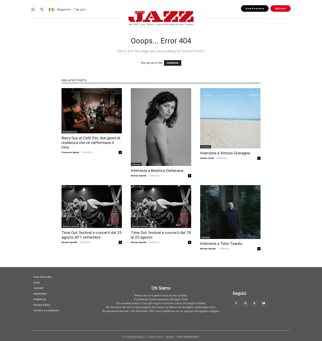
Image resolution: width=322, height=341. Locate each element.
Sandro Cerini (207, 158)
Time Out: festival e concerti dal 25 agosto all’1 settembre (91, 235)
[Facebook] (236, 303)
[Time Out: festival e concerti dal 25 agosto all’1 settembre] (91, 206)
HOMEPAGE (173, 63)
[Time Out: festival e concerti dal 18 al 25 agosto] (161, 206)
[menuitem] (51, 9)
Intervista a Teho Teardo (221, 243)
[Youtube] (263, 303)
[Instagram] (245, 303)
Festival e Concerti (71, 226)
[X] (254, 303)
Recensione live (70, 131)
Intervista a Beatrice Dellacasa (157, 170)
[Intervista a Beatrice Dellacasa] (161, 127)
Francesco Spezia (70, 152)
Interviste (136, 164)
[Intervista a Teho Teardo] (230, 212)
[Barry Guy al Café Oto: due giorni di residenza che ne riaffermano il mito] (91, 110)
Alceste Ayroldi (138, 175)
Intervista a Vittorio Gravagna (225, 153)
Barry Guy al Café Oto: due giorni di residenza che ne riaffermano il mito (90, 143)
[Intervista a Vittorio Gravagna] (230, 118)
